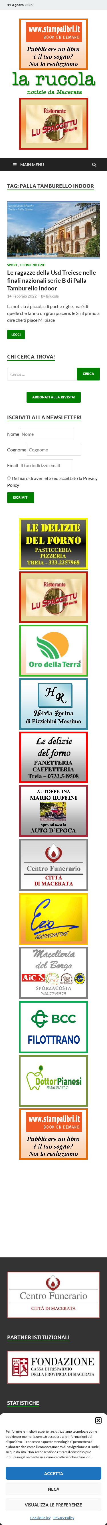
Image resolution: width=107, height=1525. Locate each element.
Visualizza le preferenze (53, 1504)
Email (13, 465)
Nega (53, 1489)
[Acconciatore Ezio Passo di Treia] (53, 943)
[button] (98, 1420)
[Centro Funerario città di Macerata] (53, 889)
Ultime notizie (32, 265)
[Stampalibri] (53, 68)
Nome (13, 434)
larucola (52, 296)
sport (12, 265)
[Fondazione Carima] (53, 1381)
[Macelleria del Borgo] (53, 997)
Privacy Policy (63, 1518)
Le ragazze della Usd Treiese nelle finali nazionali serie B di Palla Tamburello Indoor (51, 280)
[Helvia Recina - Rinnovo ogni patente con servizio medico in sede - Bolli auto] (53, 728)
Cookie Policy (40, 1518)
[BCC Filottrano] (53, 1051)
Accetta (53, 1473)
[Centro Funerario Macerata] (53, 1316)
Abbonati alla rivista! (53, 397)
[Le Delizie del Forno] (53, 568)
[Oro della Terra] (53, 674)
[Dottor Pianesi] (53, 1104)
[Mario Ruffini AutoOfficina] (53, 835)
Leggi (14, 333)
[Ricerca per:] (53, 374)
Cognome (16, 449)
